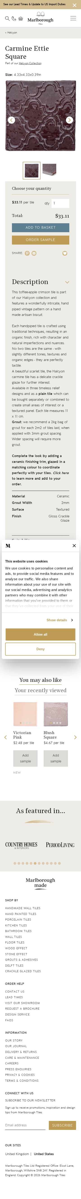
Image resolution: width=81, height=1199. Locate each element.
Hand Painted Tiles (20, 914)
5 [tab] (31, 863)
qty (47, 203)
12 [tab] (59, 863)
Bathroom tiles (18, 931)
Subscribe (62, 1125)
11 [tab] (55, 863)
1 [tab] (21, 723)
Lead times (14, 997)
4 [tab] (30, 723)
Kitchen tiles (16, 925)
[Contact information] (14, 18)
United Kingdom (17, 1154)
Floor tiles (15, 942)
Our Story (13, 1040)
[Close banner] (74, 545)
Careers (12, 1063)
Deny (40, 649)
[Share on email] (34, 253)
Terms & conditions (22, 1081)
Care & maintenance (22, 1058)
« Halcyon (11, 32)
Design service (17, 1014)
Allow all (40, 634)
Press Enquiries (18, 1069)
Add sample (25, 758)
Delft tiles (14, 965)
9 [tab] (47, 863)
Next (69, 120)
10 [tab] (51, 863)
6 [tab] (35, 863)
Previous (11, 120)
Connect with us (19, 1093)
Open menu (73, 18)
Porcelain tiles (18, 919)
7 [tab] (39, 863)
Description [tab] (30, 282)
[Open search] (7, 18)
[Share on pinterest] (27, 253)
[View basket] (21, 18)
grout (16, 428)
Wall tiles (13, 937)
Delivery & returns (21, 1052)
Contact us (15, 991)
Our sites (13, 1145)
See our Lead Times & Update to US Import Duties (34, 4)
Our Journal (16, 1046)
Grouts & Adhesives (21, 960)
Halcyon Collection (30, 63)
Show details (57, 620)
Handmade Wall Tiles (22, 908)
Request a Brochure (22, 1009)
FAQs (9, 1020)
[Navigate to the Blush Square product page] (56, 714)
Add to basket (41, 227)
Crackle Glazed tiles (23, 971)
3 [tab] (27, 723)
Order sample (40, 240)
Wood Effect (16, 948)
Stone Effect (16, 954)
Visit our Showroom (22, 1003)
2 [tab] (24, 723)
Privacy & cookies (20, 1075)
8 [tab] (43, 863)
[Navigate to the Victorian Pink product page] (25, 714)
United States (44, 1154)
